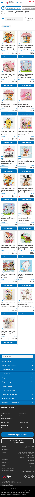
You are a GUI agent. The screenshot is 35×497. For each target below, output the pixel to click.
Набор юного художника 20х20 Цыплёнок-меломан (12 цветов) (8, 132)
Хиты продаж (5, 456)
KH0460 (20, 165)
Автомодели (22, 413)
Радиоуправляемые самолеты (6, 419)
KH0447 (3, 308)
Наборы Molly (6, 26)
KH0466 (20, 222)
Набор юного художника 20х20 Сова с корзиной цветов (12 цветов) (25, 218)
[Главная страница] (3, 8)
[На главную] (10, 2)
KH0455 (20, 279)
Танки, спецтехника (8, 369)
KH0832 (3, 51)
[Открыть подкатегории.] (31, 361)
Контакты (31, 463)
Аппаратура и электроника (10, 402)
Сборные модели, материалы (11, 382)
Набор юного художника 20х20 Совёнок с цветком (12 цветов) (25, 132)
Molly (15, 51)
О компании (30, 460)
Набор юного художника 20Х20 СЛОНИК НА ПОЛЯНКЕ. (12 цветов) (25, 75)
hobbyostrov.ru (17, 489)
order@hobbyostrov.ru (27, 450)
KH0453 (3, 336)
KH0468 (3, 136)
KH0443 (3, 165)
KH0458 (20, 250)
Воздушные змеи (23, 422)
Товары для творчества (9, 394)
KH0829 (20, 51)
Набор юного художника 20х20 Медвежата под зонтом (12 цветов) (8, 161)
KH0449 (3, 193)
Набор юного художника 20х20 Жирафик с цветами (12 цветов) (8, 190)
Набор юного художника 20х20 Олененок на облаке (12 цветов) (26, 161)
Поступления (5, 449)
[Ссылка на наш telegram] (25, 476)
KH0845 (20, 79)
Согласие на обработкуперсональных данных (8, 469)
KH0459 (20, 193)
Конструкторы (5, 422)
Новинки (4, 452)
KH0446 (3, 108)
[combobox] (17, 356)
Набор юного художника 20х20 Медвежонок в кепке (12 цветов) (26, 190)
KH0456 (3, 250)
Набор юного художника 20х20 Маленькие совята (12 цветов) (8, 275)
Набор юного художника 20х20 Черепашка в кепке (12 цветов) (25, 247)
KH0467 (3, 279)
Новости (4, 446)
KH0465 (20, 108)
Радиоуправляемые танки (8, 415)
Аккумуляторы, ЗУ (8, 398)
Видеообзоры (5, 462)
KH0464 (20, 136)
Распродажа (5, 459)
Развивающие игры (8, 386)
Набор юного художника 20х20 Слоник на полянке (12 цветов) (8, 218)
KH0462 (3, 222)
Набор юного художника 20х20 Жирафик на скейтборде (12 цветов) (25, 304)
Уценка (3, 465)
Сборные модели (23, 420)
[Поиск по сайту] (21, 2)
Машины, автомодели (9, 365)
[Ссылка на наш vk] (29, 476)
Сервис (32, 466)
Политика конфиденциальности (28, 470)
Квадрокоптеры (5, 413)
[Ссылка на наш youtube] (32, 476)
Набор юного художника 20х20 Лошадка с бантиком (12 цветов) (9, 75)
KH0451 (20, 308)
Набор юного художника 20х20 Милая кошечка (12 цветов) (25, 275)
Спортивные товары (8, 390)
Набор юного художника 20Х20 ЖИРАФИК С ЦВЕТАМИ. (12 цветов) (8, 47)
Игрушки (5, 378)
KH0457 (3, 79)
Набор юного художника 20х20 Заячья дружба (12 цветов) (8, 332)
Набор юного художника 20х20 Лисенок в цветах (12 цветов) (9, 247)
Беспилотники (6, 361)
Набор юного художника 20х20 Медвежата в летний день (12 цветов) (9, 104)
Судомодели (6, 373)
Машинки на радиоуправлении (6, 426)
